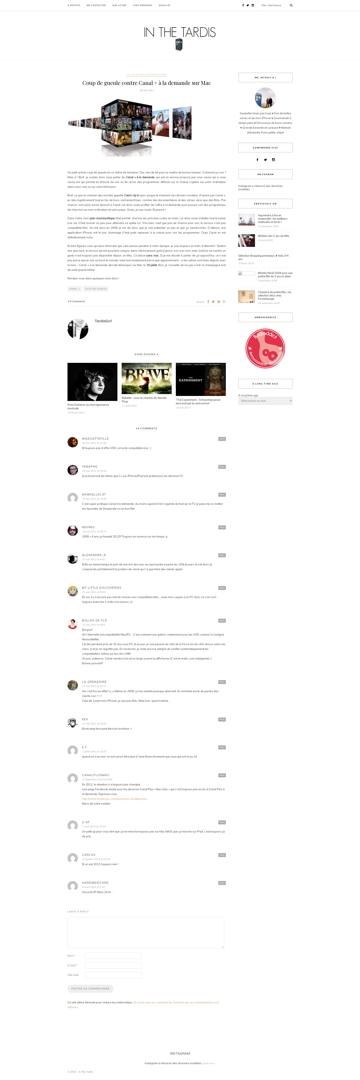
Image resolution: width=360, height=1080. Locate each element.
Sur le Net (119, 5)
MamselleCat (94, 494)
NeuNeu (88, 527)
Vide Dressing (142, 5)
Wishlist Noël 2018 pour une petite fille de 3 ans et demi (275, 274)
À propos (74, 5)
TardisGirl (103, 321)
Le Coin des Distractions (147, 74)
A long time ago (248, 395)
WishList (165, 5)
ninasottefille (95, 438)
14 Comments (76, 301)
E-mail (73, 965)
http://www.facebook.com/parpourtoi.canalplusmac (115, 798)
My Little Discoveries (102, 587)
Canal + (74, 288)
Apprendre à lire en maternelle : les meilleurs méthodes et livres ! (273, 219)
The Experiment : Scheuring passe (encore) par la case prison (198, 401)
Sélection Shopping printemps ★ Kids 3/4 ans (263, 257)
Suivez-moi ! (208, 1063)
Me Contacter (96, 5)
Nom (71, 955)
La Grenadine (94, 681)
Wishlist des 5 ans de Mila (273, 236)
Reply (222, 438)
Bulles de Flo (94, 620)
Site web (73, 975)
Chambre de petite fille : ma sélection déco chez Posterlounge (274, 295)
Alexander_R (94, 555)
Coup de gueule (96, 288)
